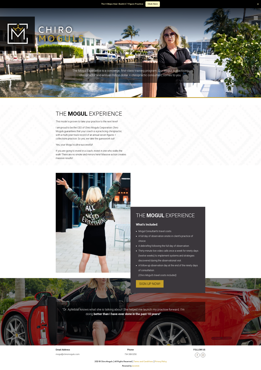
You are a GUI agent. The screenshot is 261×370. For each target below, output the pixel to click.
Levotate (135, 365)
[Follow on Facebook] (197, 355)
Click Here (153, 4)
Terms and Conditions (143, 361)
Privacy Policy (161, 361)
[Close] (258, 4)
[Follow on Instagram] (203, 355)
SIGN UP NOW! (149, 284)
